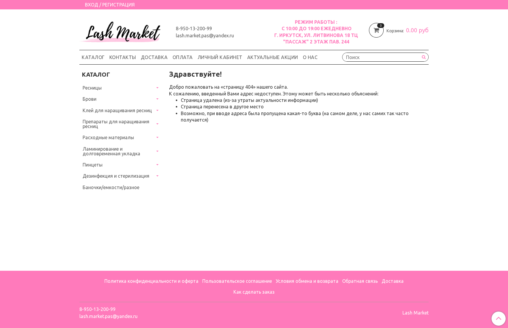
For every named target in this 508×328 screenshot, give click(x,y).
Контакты (122, 57)
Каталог (93, 57)
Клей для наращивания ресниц (117, 110)
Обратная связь (360, 281)
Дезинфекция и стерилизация (116, 176)
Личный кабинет (220, 57)
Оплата (183, 57)
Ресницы (92, 87)
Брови (89, 99)
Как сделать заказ (254, 292)
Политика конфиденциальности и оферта (151, 281)
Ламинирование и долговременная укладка (111, 151)
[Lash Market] (122, 30)
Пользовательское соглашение (237, 281)
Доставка (154, 57)
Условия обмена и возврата (307, 281)
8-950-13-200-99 (194, 28)
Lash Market (415, 312)
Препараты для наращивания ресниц (116, 124)
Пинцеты (93, 164)
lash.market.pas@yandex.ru (205, 35)
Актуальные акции (272, 57)
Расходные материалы (108, 137)
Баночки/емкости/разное (111, 187)
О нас (310, 57)
